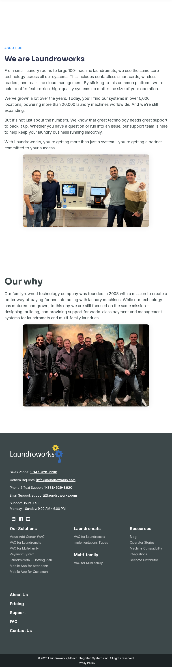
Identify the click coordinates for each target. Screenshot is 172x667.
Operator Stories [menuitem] (142, 542)
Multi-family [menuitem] (86, 554)
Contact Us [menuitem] (21, 630)
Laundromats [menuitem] (87, 528)
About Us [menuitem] (19, 594)
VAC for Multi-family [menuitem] (24, 548)
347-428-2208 (43, 472)
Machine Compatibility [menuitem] (146, 548)
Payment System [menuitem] (22, 554)
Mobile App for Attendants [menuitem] (29, 566)
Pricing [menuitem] (17, 603)
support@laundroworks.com (54, 495)
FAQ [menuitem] (13, 621)
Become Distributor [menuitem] (144, 560)
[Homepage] (36, 462)
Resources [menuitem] (140, 528)
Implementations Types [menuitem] (91, 542)
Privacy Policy (86, 663)
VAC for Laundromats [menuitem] (25, 542)
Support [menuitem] (18, 612)
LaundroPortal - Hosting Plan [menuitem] (31, 560)
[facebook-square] (21, 519)
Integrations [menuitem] (138, 554)
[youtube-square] (28, 519)
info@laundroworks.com (55, 480)
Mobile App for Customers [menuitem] (29, 572)
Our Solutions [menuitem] (23, 528)
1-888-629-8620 (58, 487)
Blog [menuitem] (133, 537)
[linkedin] (13, 519)
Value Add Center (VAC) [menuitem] (28, 537)
